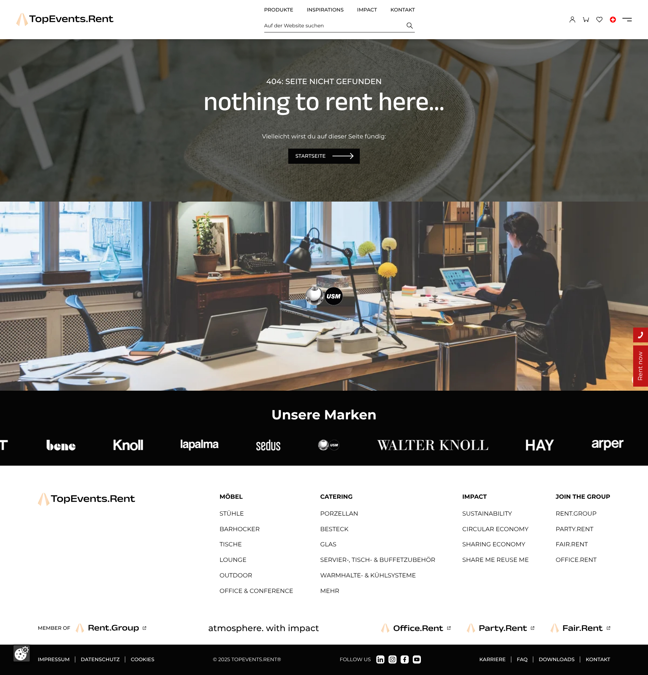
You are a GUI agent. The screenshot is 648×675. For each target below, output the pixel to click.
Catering (336, 496)
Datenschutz (100, 659)
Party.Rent (575, 529)
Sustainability (487, 513)
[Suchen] (410, 25)
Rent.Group (576, 513)
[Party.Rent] (500, 628)
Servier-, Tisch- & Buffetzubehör (377, 560)
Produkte (278, 10)
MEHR (329, 591)
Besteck (334, 529)
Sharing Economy (493, 544)
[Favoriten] (599, 19)
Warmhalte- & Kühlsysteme (368, 575)
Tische (231, 544)
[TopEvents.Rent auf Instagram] (392, 659)
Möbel (231, 496)
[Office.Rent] (416, 628)
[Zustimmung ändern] (22, 653)
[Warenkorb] (586, 19)
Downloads (556, 659)
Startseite (310, 156)
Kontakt (402, 10)
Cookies (142, 659)
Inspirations (325, 10)
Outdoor (236, 575)
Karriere (492, 659)
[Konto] (572, 19)
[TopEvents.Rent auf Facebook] (405, 659)
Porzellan (339, 513)
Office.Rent (576, 560)
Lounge (233, 560)
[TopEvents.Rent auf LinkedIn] (380, 659)
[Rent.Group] (111, 628)
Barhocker (240, 529)
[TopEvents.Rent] (64, 19)
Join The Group (583, 496)
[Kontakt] (640, 335)
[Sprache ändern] (613, 19)
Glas (328, 544)
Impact (367, 10)
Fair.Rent (572, 544)
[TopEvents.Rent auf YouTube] (417, 659)
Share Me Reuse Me (495, 560)
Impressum (54, 659)
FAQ (522, 659)
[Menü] (627, 19)
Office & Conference (256, 591)
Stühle (232, 513)
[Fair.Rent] (580, 628)
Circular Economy (495, 529)
